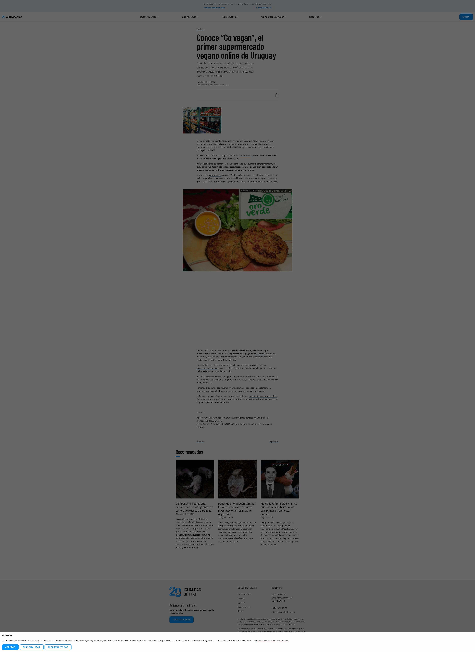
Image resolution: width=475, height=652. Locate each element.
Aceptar (10, 647)
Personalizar (31, 647)
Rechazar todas (58, 647)
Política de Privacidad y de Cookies (272, 640)
